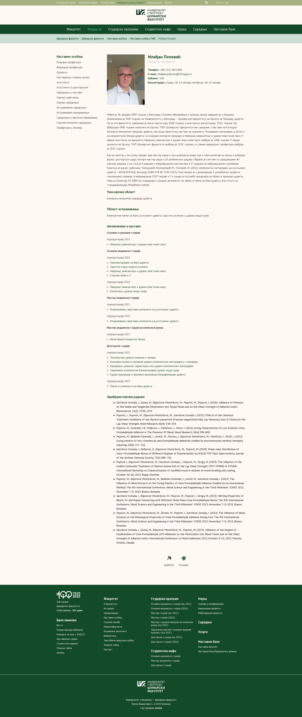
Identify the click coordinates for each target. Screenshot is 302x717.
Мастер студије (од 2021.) (165, 612)
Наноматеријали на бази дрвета (129, 262)
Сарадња (200, 29)
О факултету (110, 603)
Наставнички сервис (66, 2)
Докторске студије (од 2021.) (166, 637)
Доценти (62, 72)
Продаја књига (155, 2)
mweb (158, 707)
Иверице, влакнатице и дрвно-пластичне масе (138, 244)
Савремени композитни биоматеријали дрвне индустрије (144, 370)
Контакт (168, 2)
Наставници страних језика (73, 77)
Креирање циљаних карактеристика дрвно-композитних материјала (151, 366)
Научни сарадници (68, 102)
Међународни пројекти (210, 612)
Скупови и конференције (211, 603)
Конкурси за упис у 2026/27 (131, 2)
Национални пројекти (209, 608)
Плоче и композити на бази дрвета (131, 386)
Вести (60, 625)
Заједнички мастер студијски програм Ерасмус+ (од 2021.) (171, 631)
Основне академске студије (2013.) (169, 608)
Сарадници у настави (69, 92)
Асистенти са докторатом (72, 87)
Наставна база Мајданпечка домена (217, 651)
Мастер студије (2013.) (163, 617)
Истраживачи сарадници (71, 107)
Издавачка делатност (115, 631)
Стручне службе (112, 622)
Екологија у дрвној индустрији (128, 291)
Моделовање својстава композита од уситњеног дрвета (144, 309)
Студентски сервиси (88, 2)
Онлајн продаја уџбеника (70, 629)
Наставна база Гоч (207, 646)
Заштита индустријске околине (129, 267)
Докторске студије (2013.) (165, 641)
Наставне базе (224, 29)
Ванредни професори (69, 67)
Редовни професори (69, 62)
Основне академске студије (166, 656)
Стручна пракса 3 (120, 275)
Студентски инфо (158, 29)
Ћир (218, 2)
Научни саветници (67, 97)
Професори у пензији (69, 127)
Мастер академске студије (165, 660)
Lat (222, 2)
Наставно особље (113, 617)
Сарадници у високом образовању (77, 117)
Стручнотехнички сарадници (74, 122)
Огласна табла (108, 2)
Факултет (74, 29)
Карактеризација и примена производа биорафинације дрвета (147, 374)
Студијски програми (123, 29)
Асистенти (63, 82)
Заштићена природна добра (119, 640)
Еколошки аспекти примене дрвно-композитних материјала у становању (154, 362)
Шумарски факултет (68, 38)
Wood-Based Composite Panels (127, 339)
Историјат (109, 608)
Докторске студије (161, 665)
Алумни (60, 652)
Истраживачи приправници (73, 112)
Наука (181, 29)
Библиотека (110, 635)
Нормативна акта (113, 626)
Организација (111, 612)
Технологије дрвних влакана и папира (133, 357)
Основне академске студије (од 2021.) (171, 603)
